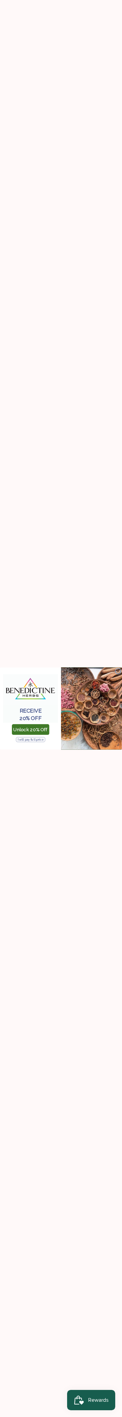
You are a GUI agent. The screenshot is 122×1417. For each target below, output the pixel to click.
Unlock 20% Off (30, 729)
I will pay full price (30, 739)
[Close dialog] (118, 671)
